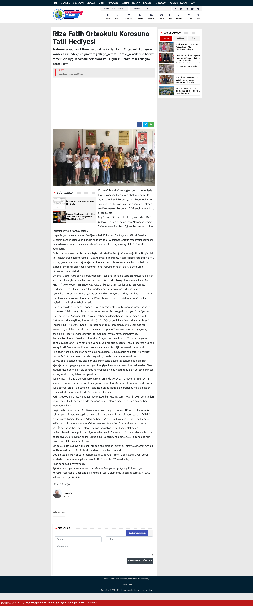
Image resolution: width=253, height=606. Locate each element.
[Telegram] (197, 8)
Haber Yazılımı (146, 590)
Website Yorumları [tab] (137, 533)
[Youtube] (192, 8)
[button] (192, 3)
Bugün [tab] (166, 38)
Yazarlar (151, 18)
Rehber (162, 18)
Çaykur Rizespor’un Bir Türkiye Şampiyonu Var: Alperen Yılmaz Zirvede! (60, 602)
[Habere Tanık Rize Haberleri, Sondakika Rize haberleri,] (68, 14)
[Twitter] (181, 8)
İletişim (179, 18)
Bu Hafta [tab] (180, 38)
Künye (189, 18)
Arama (117, 18)
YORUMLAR (64, 528)
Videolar (139, 18)
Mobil (108, 18)
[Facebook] (176, 8)
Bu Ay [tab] (194, 38)
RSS (198, 18)
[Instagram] (186, 8)
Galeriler (128, 18)
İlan (170, 18)
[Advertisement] (104, 98)
